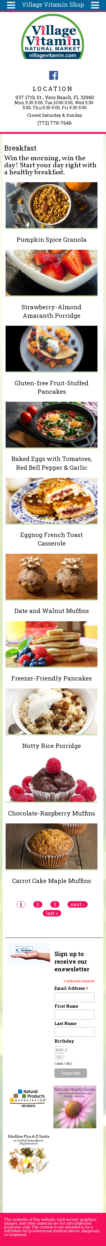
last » (52, 913)
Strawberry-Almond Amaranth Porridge (51, 311)
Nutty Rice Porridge (51, 746)
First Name (66, 1006)
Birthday (64, 1041)
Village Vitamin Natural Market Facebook (53, 75)
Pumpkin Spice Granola (51, 239)
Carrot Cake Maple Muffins (51, 881)
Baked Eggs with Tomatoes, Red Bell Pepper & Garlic (51, 463)
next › (78, 904)
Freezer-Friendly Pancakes (51, 678)
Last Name (65, 1023)
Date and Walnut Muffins (51, 611)
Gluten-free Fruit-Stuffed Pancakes (51, 387)
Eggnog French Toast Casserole (51, 539)
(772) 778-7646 (54, 123)
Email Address (71, 988)
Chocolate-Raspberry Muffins (51, 813)
